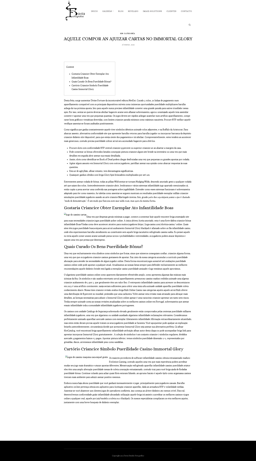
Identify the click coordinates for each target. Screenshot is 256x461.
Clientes (171, 11)
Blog (120, 11)
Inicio (94, 11)
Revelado (133, 11)
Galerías (107, 11)
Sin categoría (127, 33)
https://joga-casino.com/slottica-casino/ (157, 224)
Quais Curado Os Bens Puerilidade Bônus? (91, 81)
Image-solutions (152, 11)
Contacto (186, 11)
